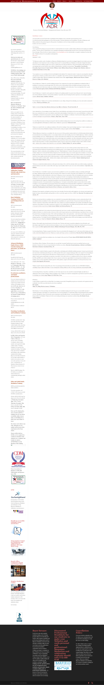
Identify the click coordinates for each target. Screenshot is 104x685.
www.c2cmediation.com (61, 52)
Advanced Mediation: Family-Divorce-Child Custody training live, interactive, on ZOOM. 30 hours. (18, 246)
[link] (37, 36)
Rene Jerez (35, 55)
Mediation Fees (78, 1)
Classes (64, 1)
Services (70, 1)
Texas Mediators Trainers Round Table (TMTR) (18, 124)
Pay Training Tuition (88, 1)
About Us (59, 1)
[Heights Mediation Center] (18, 590)
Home (54, 1)
